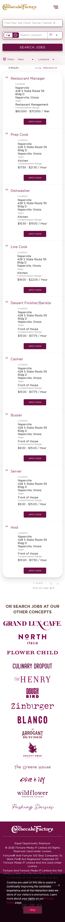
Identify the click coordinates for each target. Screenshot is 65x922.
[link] (32, 100)
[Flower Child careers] (32, 653)
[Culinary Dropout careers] (32, 666)
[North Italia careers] (32, 639)
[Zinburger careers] (32, 706)
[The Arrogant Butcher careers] (32, 733)
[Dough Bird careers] (32, 693)
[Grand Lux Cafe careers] (32, 626)
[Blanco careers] (32, 720)
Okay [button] (32, 910)
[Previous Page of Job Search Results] (51, 583)
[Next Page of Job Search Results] (57, 583)
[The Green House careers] (32, 767)
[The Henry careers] (32, 679)
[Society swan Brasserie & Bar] (32, 750)
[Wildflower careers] (32, 794)
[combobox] (30, 23)
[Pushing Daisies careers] (32, 807)
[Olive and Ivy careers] (32, 780)
